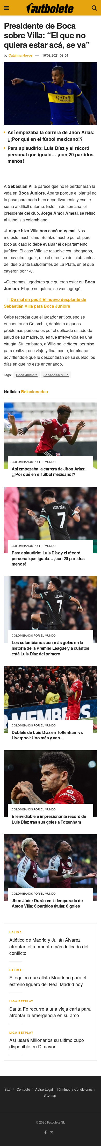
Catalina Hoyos (21, 55)
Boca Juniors (27, 375)
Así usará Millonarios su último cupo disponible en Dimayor (46, 1043)
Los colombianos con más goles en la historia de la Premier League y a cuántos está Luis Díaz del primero (50, 647)
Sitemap (50, 1095)
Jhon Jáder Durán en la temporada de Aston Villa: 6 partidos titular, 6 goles (47, 903)
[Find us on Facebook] (45, 1132)
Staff (7, 1089)
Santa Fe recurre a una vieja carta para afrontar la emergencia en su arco (50, 1011)
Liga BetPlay (21, 1001)
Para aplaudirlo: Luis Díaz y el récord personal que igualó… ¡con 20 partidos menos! (50, 154)
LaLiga (15, 932)
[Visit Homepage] (50, 8)
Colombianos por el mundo (34, 461)
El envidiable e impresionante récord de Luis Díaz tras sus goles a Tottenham (49, 819)
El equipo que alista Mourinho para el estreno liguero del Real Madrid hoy (47, 980)
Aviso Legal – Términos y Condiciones (64, 1089)
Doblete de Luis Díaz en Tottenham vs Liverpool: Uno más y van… (47, 735)
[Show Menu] (6, 8)
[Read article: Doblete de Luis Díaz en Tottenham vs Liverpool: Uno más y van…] (50, 699)
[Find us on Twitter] (52, 1132)
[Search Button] (94, 8)
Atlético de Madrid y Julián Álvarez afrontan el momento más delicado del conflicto (48, 946)
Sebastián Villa (56, 375)
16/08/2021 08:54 (55, 55)
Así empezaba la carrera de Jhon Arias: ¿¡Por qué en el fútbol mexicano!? (51, 135)
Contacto (23, 1089)
